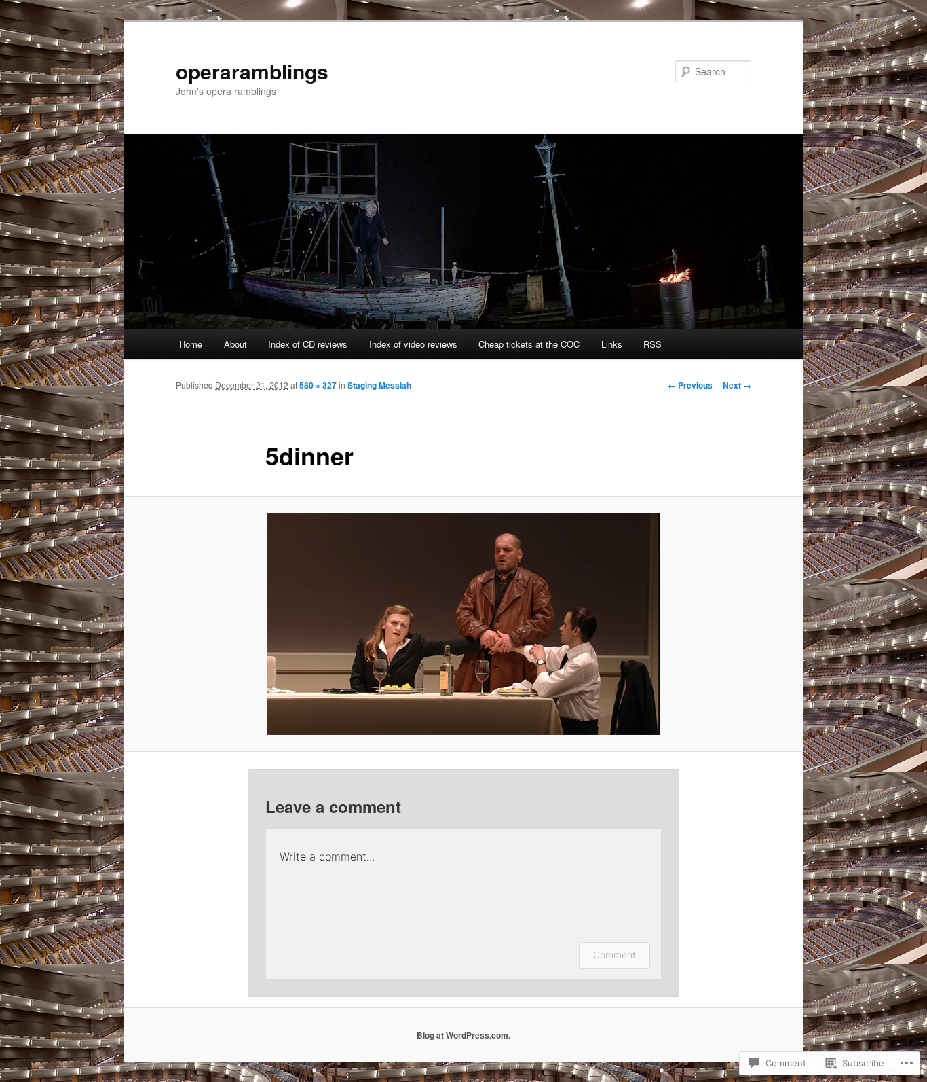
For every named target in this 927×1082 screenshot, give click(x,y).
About (235, 344)
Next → (737, 385)
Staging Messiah (379, 385)
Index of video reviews (413, 344)
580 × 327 (318, 385)
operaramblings (252, 71)
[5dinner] (463, 624)
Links (611, 344)
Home (190, 344)
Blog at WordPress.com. (463, 1035)
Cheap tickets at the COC (529, 344)
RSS (652, 344)
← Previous (690, 385)
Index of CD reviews (307, 344)
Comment (614, 954)
